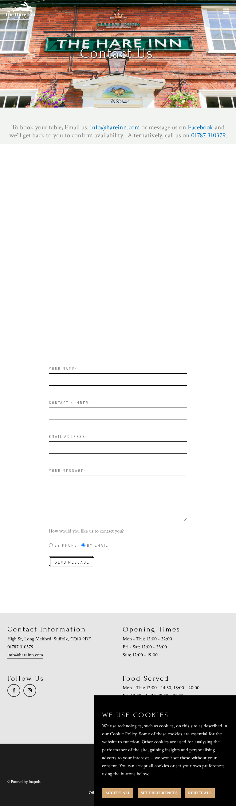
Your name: (63, 368)
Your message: (67, 470)
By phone (65, 545)
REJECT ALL (200, 793)
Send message (72, 562)
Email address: (68, 436)
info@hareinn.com (25, 655)
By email (97, 545)
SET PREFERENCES (159, 793)
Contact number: (69, 402)
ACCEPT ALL (117, 793)
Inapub (34, 781)
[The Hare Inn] (20, 11)
